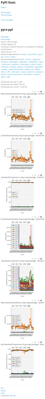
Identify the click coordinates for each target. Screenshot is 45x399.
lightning (23, 62)
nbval (33, 64)
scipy (24, 72)
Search (3, 7)
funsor (28, 59)
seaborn (30, 72)
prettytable (28, 67)
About (3, 390)
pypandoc (39, 67)
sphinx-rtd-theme (15, 74)
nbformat (6, 64)
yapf (8, 77)
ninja (39, 64)
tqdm (13, 57)
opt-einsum (32, 54)
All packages (6, 12)
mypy (41, 62)
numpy (23, 54)
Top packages (6, 15)
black (22, 59)
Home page (5, 39)
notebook (5, 67)
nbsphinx (15, 64)
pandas (13, 67)
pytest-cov (29, 69)
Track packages (7, 20)
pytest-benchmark (16, 69)
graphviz (36, 59)
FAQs (3, 393)
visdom (37, 74)
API (2, 388)
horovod (4, 62)
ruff (7, 72)
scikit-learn (15, 72)
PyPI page (5, 37)
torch (7, 57)
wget (3, 77)
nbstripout (25, 64)
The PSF (12, 396)
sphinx (3, 74)
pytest (4, 69)
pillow (20, 67)
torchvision (27, 74)
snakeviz (39, 72)
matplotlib (33, 62)
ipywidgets (13, 62)
